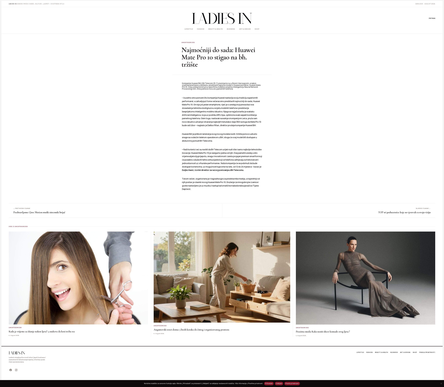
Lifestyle (189, 29)
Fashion (200, 29)
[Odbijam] (441, 383)
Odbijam (279, 383)
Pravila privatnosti (427, 352)
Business (231, 29)
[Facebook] (10, 370)
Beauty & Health (215, 29)
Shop (257, 29)
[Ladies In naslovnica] (222, 18)
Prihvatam (269, 383)
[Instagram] (16, 370)
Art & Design (245, 29)
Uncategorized (188, 42)
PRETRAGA (432, 18)
